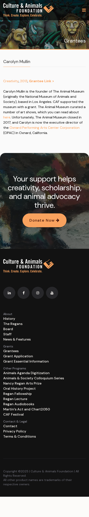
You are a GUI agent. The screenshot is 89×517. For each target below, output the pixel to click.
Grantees (11, 351)
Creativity (11, 81)
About (7, 314)
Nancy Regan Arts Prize (22, 383)
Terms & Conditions (19, 436)
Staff (7, 334)
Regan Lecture (15, 399)
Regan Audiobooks (18, 404)
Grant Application (18, 356)
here (6, 117)
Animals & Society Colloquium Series (33, 378)
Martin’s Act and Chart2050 (26, 409)
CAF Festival (13, 414)
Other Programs (14, 368)
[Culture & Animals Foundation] (28, 10)
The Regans (12, 324)
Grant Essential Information (26, 361)
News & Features (17, 339)
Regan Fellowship (17, 393)
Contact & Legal (15, 421)
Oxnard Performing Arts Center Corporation (44, 127)
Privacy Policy (14, 431)
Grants (8, 346)
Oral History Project (19, 388)
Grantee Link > (41, 81)
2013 (23, 81)
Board (8, 329)
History (9, 318)
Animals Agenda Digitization (26, 373)
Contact (10, 426)
